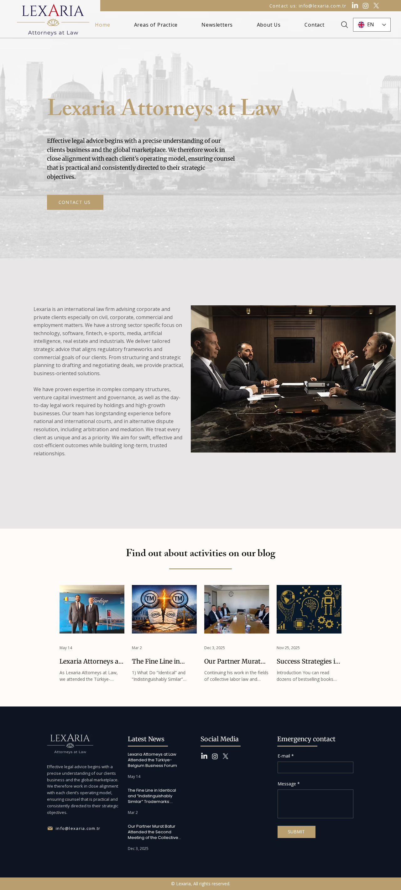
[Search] (344, 24)
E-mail (286, 756)
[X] (376, 5)
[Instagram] (365, 5)
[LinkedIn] (355, 5)
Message (289, 784)
